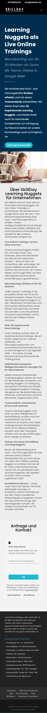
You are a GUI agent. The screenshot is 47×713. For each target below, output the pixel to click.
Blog (33, 693)
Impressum (11, 690)
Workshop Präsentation (28, 696)
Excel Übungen (22, 693)
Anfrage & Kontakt (18, 145)
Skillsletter (10, 696)
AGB (11, 693)
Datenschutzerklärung (28, 690)
